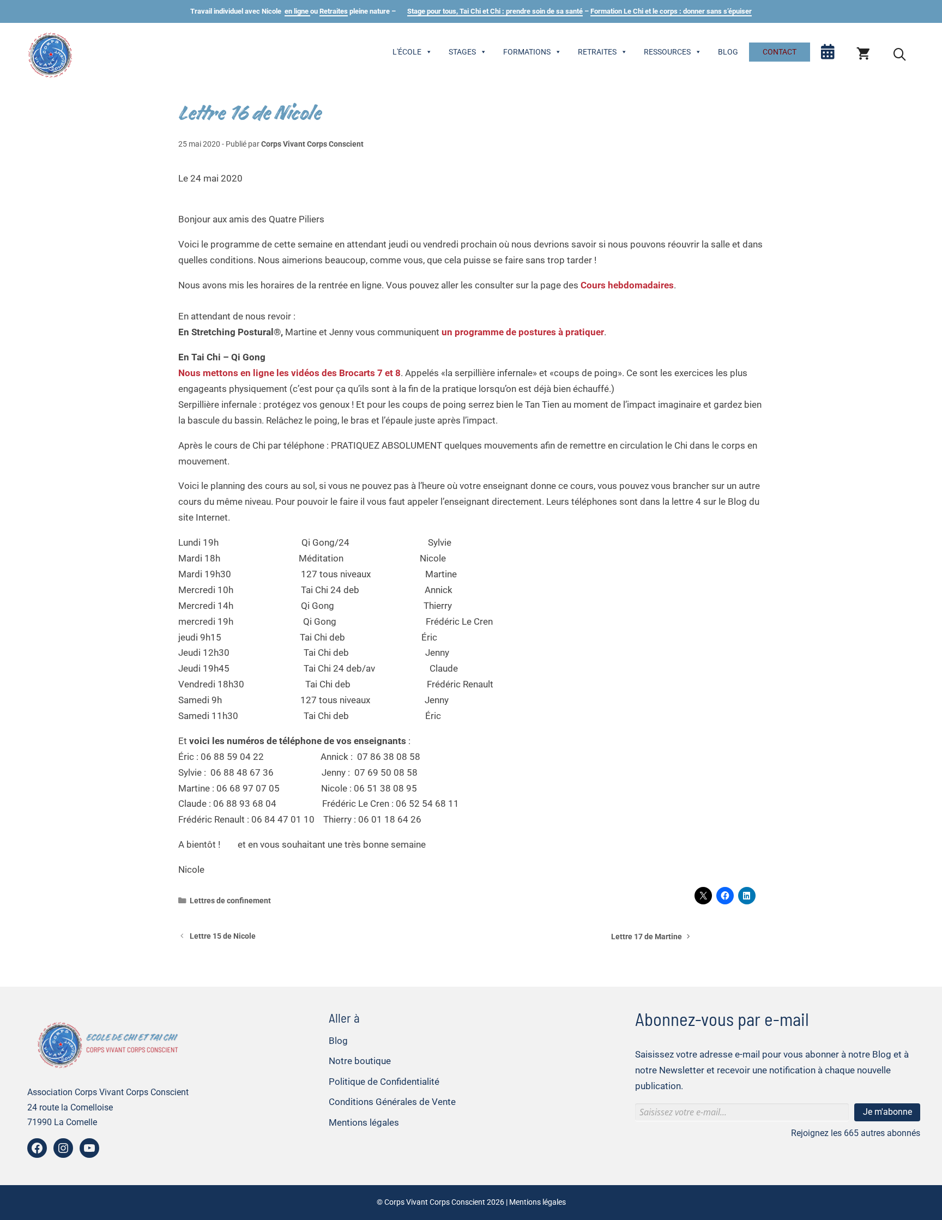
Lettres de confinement (230, 900)
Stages (462, 51)
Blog (728, 51)
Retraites (333, 11)
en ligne (297, 11)
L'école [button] (406, 51)
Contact (779, 51)
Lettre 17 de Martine (646, 936)
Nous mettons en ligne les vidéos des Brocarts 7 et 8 (289, 372)
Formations (527, 51)
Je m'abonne (887, 1112)
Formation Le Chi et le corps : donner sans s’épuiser (671, 11)
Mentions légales (364, 1122)
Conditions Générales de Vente (392, 1101)
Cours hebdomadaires (627, 285)
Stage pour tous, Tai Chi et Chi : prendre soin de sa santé (495, 11)
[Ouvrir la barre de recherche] (900, 54)
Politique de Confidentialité (384, 1081)
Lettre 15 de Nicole (223, 936)
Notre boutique (360, 1060)
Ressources (667, 51)
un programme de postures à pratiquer (523, 332)
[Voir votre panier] (863, 54)
